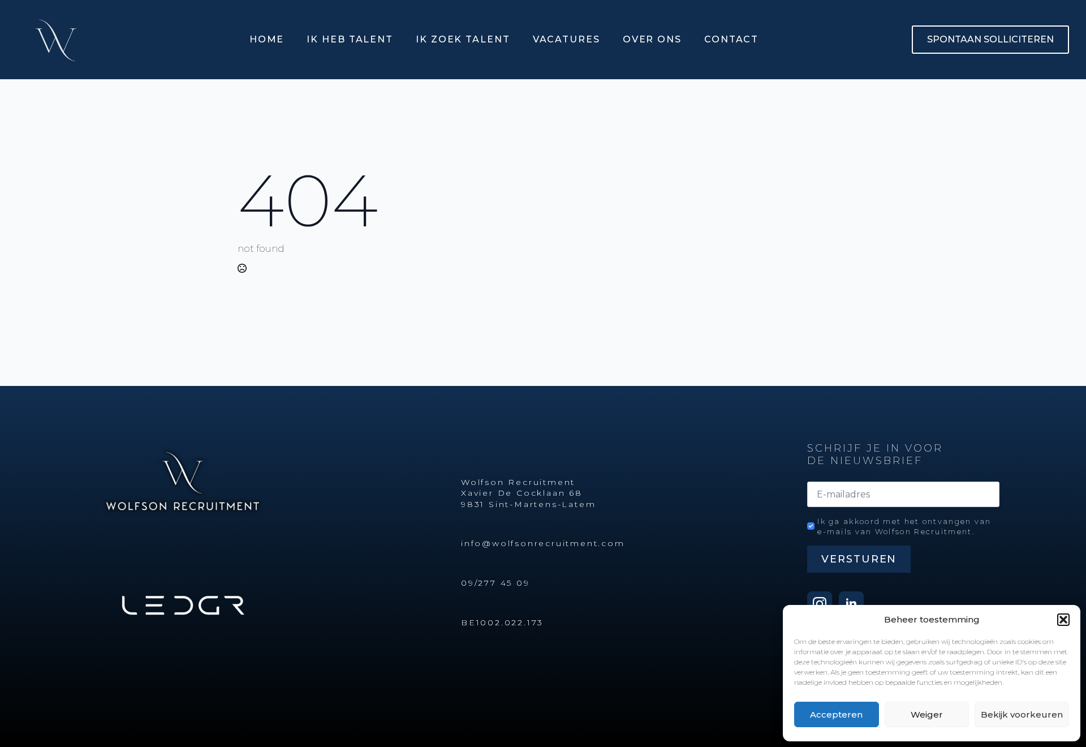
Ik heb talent (350, 39)
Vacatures (566, 39)
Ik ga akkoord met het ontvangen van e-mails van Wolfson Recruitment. (904, 526)
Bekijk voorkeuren (1022, 714)
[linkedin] (851, 603)
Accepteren (836, 714)
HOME (267, 39)
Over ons (652, 39)
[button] (1063, 619)
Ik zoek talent (463, 39)
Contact (731, 39)
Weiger (927, 714)
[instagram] (819, 603)
